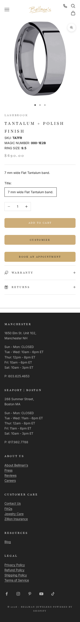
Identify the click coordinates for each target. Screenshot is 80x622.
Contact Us (12, 503)
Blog (7, 542)
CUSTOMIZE (40, 240)
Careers (10, 480)
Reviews (10, 475)
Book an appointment (40, 256)
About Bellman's (16, 465)
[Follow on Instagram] (18, 594)
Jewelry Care (14, 514)
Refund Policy (14, 570)
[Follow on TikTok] (53, 594)
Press (8, 470)
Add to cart (40, 223)
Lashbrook (16, 115)
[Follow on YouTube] (41, 594)
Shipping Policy (15, 575)
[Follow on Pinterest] (30, 594)
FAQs (8, 509)
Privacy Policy (14, 565)
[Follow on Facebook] (6, 594)
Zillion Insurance (16, 519)
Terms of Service (16, 580)
